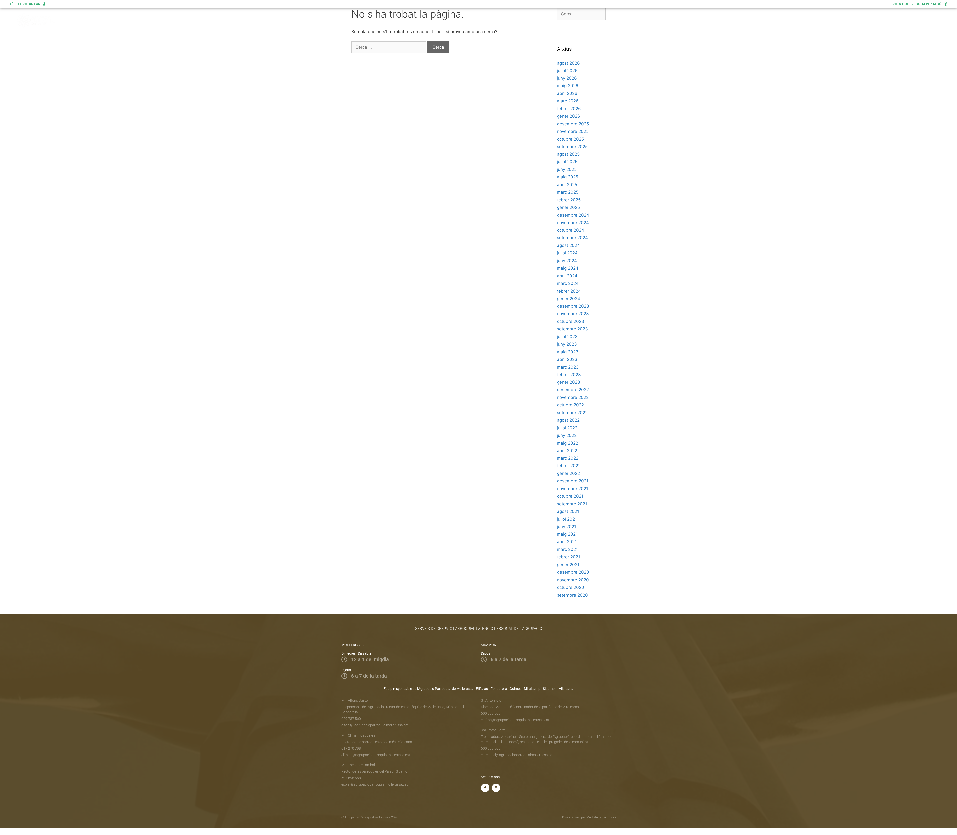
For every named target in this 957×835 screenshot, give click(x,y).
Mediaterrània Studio (601, 817)
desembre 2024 (573, 215)
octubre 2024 (570, 230)
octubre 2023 (570, 321)
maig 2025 (567, 176)
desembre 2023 (573, 306)
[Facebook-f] (485, 788)
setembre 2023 (572, 328)
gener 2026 (568, 116)
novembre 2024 (573, 222)
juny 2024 (567, 260)
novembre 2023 (573, 313)
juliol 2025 (567, 161)
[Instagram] (889, 20)
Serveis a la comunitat (373, 20)
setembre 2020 (572, 595)
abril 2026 (567, 93)
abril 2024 (567, 275)
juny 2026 (567, 78)
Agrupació (333, 20)
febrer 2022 (569, 465)
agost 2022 (568, 420)
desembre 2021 (572, 480)
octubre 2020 (570, 587)
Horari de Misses (457, 20)
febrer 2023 (569, 374)
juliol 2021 (567, 519)
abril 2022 (567, 450)
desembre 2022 (573, 389)
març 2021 (567, 549)
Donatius (519, 20)
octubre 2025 (570, 139)
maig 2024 (567, 268)
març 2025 (567, 192)
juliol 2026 (567, 70)
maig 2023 (567, 351)
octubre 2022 (570, 404)
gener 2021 (568, 564)
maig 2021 (567, 534)
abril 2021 (567, 541)
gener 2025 (568, 207)
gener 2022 (568, 473)
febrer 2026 (569, 108)
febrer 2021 (568, 556)
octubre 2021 (570, 496)
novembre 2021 (572, 488)
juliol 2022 (567, 427)
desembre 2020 (573, 572)
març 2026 (568, 100)
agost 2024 (568, 245)
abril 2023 (567, 359)
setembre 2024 (572, 237)
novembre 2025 (573, 131)
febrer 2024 (569, 291)
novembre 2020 (573, 579)
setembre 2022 (572, 412)
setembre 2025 (572, 146)
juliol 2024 (567, 252)
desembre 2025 (573, 123)
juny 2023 (567, 344)
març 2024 (568, 283)
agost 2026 (568, 63)
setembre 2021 (572, 503)
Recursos (490, 20)
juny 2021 (566, 526)
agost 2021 (568, 511)
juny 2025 (567, 169)
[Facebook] (880, 20)
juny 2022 (567, 435)
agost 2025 (568, 154)
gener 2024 (568, 298)
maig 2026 (567, 85)
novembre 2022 (573, 397)
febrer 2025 (569, 199)
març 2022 (567, 458)
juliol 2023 (567, 336)
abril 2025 (567, 184)
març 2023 (568, 367)
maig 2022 (567, 443)
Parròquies (418, 20)
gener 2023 (568, 382)
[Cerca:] (389, 47)
